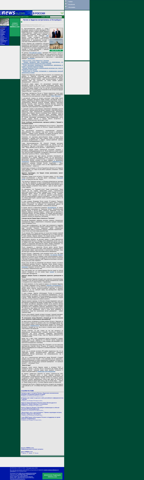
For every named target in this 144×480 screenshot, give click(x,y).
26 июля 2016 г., (39, 415)
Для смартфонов (22, 476)
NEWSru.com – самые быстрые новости (19, 477)
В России (39, 13)
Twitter (70, 2)
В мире (31, 400)
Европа (24, 453)
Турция (30, 453)
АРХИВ (43, 17)
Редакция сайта (22, 474)
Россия (36, 453)
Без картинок (29, 476)
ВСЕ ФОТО (55, 50)
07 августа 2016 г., (38, 405)
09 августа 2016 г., (39, 395)
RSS (22, 475)
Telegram (25, 475)
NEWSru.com (3, 16)
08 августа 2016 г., (38, 400)
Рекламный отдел (30, 474)
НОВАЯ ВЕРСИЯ (15, 25)
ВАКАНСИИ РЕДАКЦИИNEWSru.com (52, 476)
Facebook (71, 4)
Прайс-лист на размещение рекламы (27, 473)
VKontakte (71, 7)
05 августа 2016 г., (39, 410)
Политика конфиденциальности (17, 479)
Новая (15, 476)
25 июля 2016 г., (38, 420)
